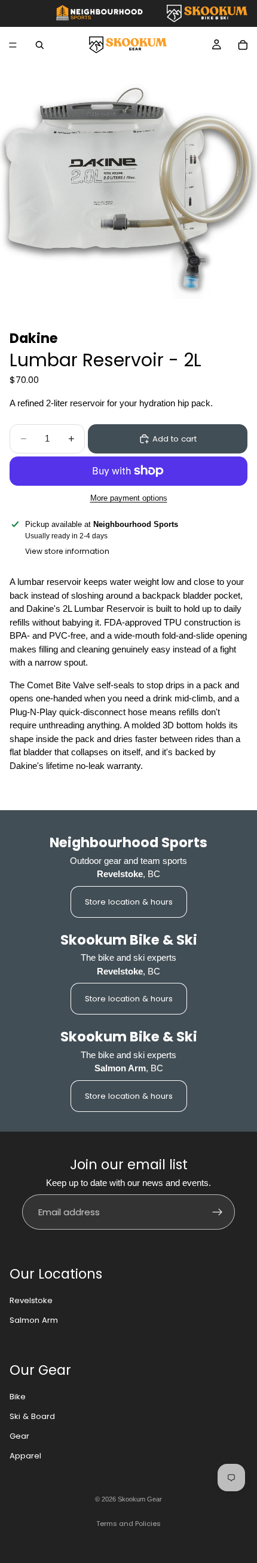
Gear (19, 1436)
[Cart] (243, 45)
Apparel (25, 1455)
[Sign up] (217, 1212)
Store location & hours (129, 902)
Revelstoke (31, 1300)
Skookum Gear (140, 1499)
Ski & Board (32, 1416)
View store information (67, 551)
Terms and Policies (128, 1523)
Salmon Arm (34, 1320)
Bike (18, 1396)
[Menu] (13, 45)
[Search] (39, 45)
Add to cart (174, 439)
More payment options (128, 498)
